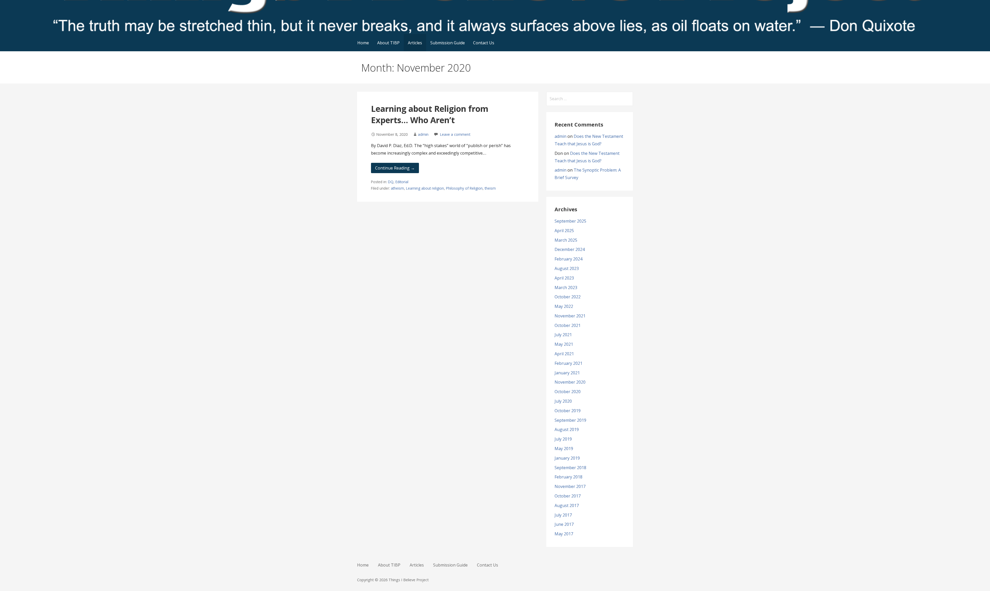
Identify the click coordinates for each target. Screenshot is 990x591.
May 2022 (564, 306)
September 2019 (570, 420)
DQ (390, 181)
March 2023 (566, 287)
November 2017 (570, 486)
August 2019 (567, 429)
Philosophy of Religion (464, 188)
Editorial (401, 181)
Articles (415, 43)
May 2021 (564, 344)
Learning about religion (425, 188)
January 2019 (567, 458)
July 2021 (563, 334)
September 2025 (570, 221)
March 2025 (566, 240)
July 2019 (563, 439)
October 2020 (568, 391)
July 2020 (563, 401)
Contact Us (483, 43)
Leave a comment (455, 134)
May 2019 (564, 448)
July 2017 (563, 515)
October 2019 (568, 410)
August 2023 (567, 268)
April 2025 (564, 230)
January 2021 (567, 373)
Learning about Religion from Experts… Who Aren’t (429, 114)
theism (490, 188)
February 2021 (568, 363)
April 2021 (564, 354)
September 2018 (570, 467)
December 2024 (570, 249)
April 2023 (564, 278)
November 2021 (570, 316)
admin (423, 134)
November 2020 (570, 382)
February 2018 (568, 477)
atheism (397, 188)
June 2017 (564, 524)
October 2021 (568, 325)
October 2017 (568, 496)
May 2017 (564, 534)
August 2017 (567, 505)
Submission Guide (447, 43)
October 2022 (568, 297)
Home (363, 43)
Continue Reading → (395, 168)
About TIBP (388, 43)
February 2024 (568, 259)
